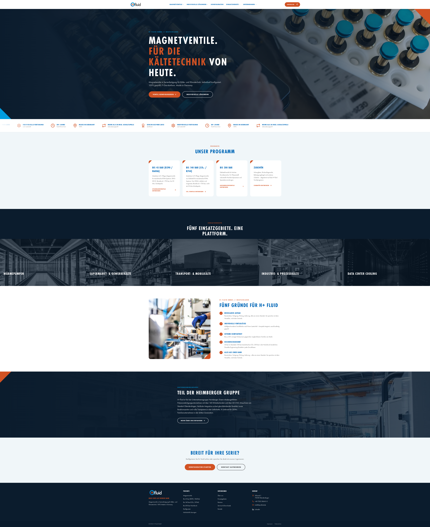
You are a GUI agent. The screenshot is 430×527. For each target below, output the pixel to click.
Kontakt (220, 509)
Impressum (269, 524)
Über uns (220, 496)
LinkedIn (257, 509)
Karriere (220, 502)
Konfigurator (217, 4)
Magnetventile (176, 4)
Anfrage (290, 4)
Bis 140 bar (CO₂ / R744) (191, 502)
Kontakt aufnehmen (231, 467)
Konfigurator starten (200, 467)
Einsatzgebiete (232, 4)
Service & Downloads (224, 506)
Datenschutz (278, 524)
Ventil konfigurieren (163, 94)
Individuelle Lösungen (196, 4)
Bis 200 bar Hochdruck (190, 506)
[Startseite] (135, 4)
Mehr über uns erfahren (191, 420)
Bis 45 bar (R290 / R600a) (191, 499)
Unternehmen (249, 4)
